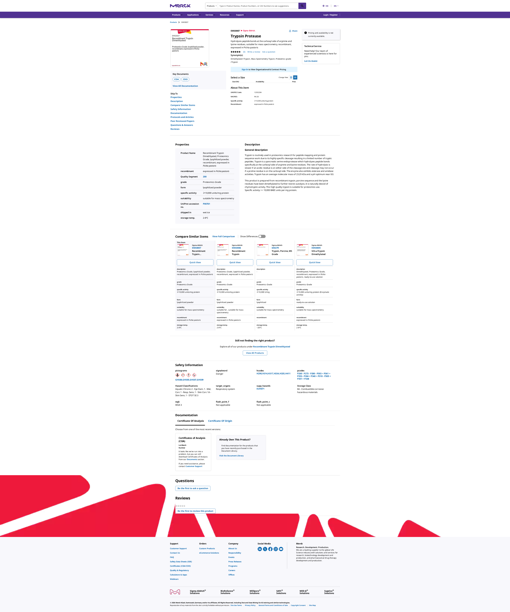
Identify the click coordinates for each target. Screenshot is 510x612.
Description (177, 101)
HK (327, 6)
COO (185, 79)
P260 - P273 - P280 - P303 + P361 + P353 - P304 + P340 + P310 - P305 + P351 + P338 (314, 376)
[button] (330, 15)
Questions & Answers (182, 125)
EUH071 (260, 388)
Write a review (253, 52)
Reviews (175, 129)
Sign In (245, 69)
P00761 (206, 203)
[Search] (302, 6)
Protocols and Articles (182, 117)
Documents (192, 459)
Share (294, 31)
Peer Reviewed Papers (182, 121)
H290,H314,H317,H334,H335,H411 (273, 373)
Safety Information (181, 109)
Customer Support (194, 466)
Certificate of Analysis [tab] (190, 420)
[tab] (175, 22)
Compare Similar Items (183, 105)
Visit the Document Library (231, 455)
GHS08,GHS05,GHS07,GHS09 (189, 379)
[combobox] (255, 6)
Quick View (195, 262)
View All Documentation (185, 86)
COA (176, 79)
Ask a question (268, 52)
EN (335, 6)
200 (205, 176)
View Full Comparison (223, 236)
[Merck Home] (180, 5)
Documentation (179, 113)
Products (173, 22)
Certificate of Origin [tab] (220, 420)
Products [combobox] (211, 6)
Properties (176, 97)
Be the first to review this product (197, 512)
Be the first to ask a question (193, 488)
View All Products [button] (255, 352)
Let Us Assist (310, 61)
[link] (183, 548)
